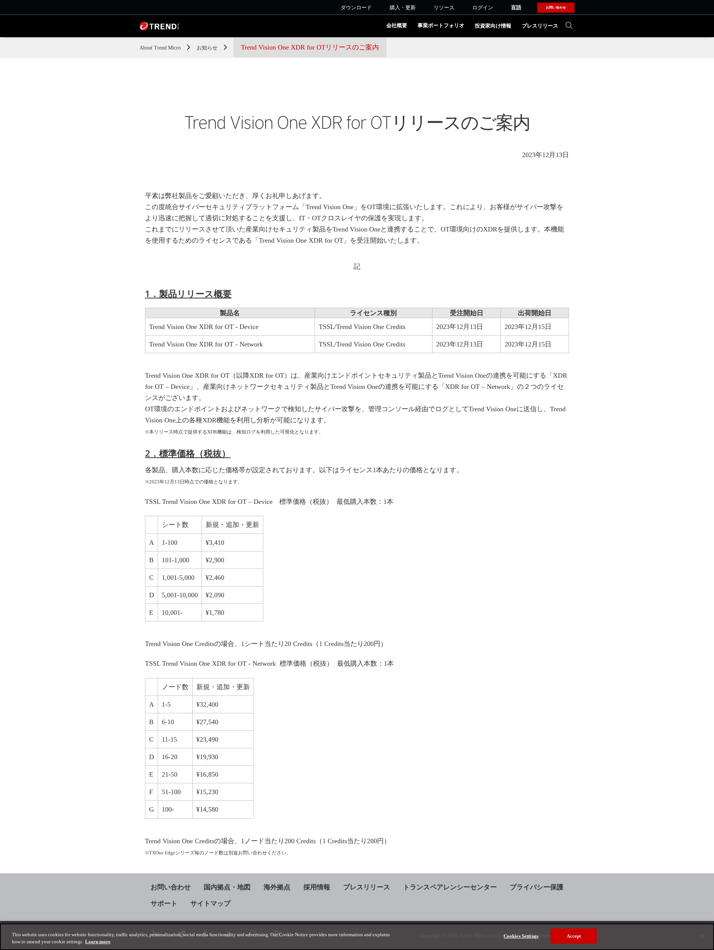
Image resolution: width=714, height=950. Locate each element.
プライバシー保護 (536, 887)
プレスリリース (540, 26)
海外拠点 (277, 887)
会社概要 (396, 25)
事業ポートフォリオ (441, 25)
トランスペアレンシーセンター (450, 887)
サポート (164, 903)
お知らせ (208, 48)
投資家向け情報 (493, 26)
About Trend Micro (160, 48)
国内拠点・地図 (227, 887)
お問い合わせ (171, 887)
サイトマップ (210, 903)
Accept (574, 936)
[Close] (702, 936)
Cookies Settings (521, 936)
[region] (357, 937)
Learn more (97, 942)
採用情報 (316, 887)
